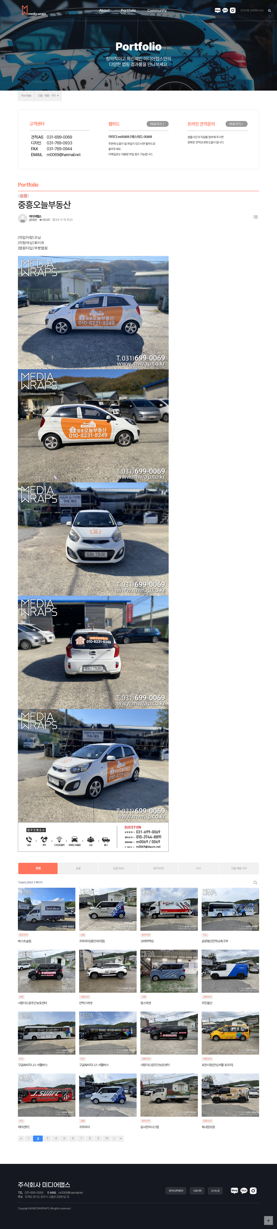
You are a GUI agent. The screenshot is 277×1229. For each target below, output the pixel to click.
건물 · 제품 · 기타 (47, 95)
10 (106, 1138)
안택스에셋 (86, 1003)
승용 (78, 868)
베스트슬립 (24, 941)
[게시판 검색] (255, 882)
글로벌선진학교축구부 (215, 941)
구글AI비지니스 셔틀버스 (33, 1065)
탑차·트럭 (158, 868)
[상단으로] (268, 1220)
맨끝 (121, 1139)
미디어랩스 (34, 10)
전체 (38, 868)
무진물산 (207, 1003)
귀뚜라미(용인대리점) (92, 941)
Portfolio (26, 95)
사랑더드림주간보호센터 (32, 1003)
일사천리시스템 (149, 1127)
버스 (198, 868)
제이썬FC (24, 1127)
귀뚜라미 (84, 1127)
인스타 (233, 10)
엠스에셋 (146, 1003)
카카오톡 (225, 10)
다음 (114, 1139)
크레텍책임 (147, 941)
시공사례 (197, 1190)
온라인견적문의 (176, 1190)
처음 (21, 1139)
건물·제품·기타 (239, 868)
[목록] (255, 217)
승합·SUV (118, 868)
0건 (34, 220)
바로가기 (156, 124)
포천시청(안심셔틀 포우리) (218, 1065)
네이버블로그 (217, 10)
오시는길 (215, 1190)
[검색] (269, 10)
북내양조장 (208, 1127)
